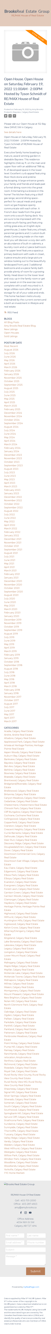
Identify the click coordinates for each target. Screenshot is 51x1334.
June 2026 (10, 356)
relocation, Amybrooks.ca (17, 1057)
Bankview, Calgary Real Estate (20, 759)
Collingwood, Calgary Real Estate (22, 819)
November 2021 (12, 542)
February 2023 (12, 490)
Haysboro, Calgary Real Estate (20, 903)
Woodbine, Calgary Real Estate (21, 1162)
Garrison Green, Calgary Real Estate (23, 892)
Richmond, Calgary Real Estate (21, 1064)
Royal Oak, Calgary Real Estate (20, 1071)
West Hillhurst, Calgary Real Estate (23, 1148)
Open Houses (11, 332)
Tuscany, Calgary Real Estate (19, 1134)
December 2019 (12, 619)
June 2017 (9, 711)
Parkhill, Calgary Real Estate (19, 1025)
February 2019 (12, 655)
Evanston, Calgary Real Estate (20, 882)
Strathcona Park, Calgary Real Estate (24, 1120)
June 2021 (9, 560)
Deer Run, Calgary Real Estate (20, 840)
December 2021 (12, 539)
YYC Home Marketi (14, 1173)
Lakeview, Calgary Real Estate (20, 945)
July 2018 (9, 672)
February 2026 (12, 370)
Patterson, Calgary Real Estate (20, 1032)
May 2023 (9, 479)
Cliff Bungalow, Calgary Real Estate (23, 812)
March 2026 (10, 367)
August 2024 (11, 427)
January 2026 (11, 374)
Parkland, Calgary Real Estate (20, 1029)
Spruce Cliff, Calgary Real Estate (21, 1117)
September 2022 (13, 507)
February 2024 (12, 448)
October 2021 (11, 546)
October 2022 (11, 504)
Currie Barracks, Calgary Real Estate (23, 833)
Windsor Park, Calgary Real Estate (22, 1159)
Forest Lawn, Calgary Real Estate (22, 889)
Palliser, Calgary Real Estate (19, 1018)
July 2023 (9, 472)
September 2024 (13, 423)
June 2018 (9, 675)
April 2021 (9, 567)
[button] (21, 1212)
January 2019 (11, 658)
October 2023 (11, 462)
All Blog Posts (11, 322)
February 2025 (12, 409)
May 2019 (9, 644)
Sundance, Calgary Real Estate (21, 1124)
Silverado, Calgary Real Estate (20, 1099)
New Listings (11, 329)
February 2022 (12, 532)
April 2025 (9, 402)
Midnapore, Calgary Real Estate (21, 980)
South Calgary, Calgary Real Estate (23, 1106)
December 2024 (13, 413)
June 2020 (10, 602)
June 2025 (10, 395)
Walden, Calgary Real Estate (19, 1145)
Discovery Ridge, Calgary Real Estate (24, 843)
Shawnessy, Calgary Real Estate (21, 1089)
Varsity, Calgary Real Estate (18, 1141)
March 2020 (10, 609)
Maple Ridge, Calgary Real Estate (22, 966)
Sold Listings (10, 336)
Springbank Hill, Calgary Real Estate (23, 1113)
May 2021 (9, 563)
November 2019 (12, 623)
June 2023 (10, 476)
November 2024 (13, 416)
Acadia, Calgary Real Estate (18, 731)
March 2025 (10, 405)
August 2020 (11, 595)
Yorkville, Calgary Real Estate (19, 1169)
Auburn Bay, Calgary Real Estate (21, 755)
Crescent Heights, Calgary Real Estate (24, 829)
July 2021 (9, 556)
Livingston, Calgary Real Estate (20, 952)
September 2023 (13, 465)
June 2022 (10, 518)
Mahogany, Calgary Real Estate (21, 962)
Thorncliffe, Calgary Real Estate (21, 1131)
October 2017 (11, 700)
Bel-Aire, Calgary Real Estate (19, 766)
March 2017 (10, 721)
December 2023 (13, 455)
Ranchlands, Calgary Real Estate (21, 1054)
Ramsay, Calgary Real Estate (19, 1050)
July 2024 (9, 430)
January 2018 (11, 693)
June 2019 (9, 640)
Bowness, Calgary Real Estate (20, 773)
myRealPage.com (31, 1287)
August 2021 (11, 553)
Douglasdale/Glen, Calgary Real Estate (25, 847)
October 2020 (12, 588)
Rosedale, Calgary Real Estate (20, 1067)
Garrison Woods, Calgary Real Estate (23, 896)
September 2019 (13, 630)
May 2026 (9, 360)
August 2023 (11, 469)
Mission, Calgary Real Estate (19, 987)
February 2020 (12, 612)
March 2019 (10, 651)
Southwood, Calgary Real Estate (21, 1110)
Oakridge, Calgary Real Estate (20, 1011)
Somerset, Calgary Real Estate (20, 1103)
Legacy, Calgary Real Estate (19, 948)
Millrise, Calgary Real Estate (19, 983)
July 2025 (9, 392)
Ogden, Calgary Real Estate (19, 1015)
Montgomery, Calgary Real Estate (22, 990)
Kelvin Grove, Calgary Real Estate (22, 927)
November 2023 (13, 458)
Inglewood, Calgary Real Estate (21, 924)
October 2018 (11, 661)
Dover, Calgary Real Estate (18, 850)
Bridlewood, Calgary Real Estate (21, 791)
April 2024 (9, 441)
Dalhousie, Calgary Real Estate (20, 836)
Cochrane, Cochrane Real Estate (21, 815)
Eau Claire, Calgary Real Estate (20, 868)
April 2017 (9, 718)
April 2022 (9, 525)
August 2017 (11, 704)
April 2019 (9, 647)
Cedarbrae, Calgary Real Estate (21, 801)
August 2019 (11, 633)
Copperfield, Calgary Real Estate (21, 822)
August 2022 (11, 511)
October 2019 (11, 626)
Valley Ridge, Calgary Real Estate (22, 1138)
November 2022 (13, 500)
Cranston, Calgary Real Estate (20, 826)
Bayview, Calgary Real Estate (26, 112)
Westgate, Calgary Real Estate (20, 1152)
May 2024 (9, 437)
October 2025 (11, 381)
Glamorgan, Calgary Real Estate (21, 899)
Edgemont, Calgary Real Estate (21, 871)
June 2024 (10, 434)
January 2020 (11, 616)
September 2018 (13, 665)
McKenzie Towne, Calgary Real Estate (24, 976)
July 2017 (9, 707)
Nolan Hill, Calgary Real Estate (20, 1001)
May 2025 (9, 399)
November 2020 (13, 584)
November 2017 (12, 697)
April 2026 (9, 363)
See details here (12, 132)
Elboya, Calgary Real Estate (19, 878)
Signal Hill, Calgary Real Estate (20, 1092)
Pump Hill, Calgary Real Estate (20, 1047)
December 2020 (13, 581)
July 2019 (9, 637)
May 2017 (9, 714)
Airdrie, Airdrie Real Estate (18, 735)
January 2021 (11, 577)
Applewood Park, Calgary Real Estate (24, 741)
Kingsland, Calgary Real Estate (20, 938)
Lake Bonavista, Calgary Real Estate (23, 941)
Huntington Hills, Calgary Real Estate (24, 920)
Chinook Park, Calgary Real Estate (22, 808)
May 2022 (9, 521)
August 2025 (11, 388)
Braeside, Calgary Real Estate (19, 777)
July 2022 (9, 514)
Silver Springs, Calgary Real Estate (22, 1096)
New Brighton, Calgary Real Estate (23, 997)
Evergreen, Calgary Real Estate (21, 885)
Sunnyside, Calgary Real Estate (21, 1127)
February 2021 (12, 574)
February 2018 (12, 690)
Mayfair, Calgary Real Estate (19, 969)
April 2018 (9, 682)
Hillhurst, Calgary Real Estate (20, 917)
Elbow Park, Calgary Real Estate (21, 875)
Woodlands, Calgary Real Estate (21, 1166)
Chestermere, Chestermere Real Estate (25, 805)
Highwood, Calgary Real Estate (21, 913)
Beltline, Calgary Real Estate (19, 770)
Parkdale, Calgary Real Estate (20, 1022)
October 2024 (11, 420)
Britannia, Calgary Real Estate (20, 794)
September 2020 (13, 591)
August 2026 (11, 349)
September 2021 (13, 549)
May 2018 (9, 679)
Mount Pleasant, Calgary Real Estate (24, 994)
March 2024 (10, 444)
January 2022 (11, 535)
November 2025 (13, 378)
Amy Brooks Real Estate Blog (20, 325)
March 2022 (10, 528)
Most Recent (11, 346)
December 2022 (13, 497)
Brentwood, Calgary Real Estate (21, 780)
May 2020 (9, 605)
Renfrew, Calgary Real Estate (20, 1061)
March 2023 (10, 486)
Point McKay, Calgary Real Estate (22, 1043)
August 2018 (11, 668)
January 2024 (11, 451)
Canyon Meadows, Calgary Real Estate (24, 798)
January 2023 (11, 493)
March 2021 (10, 570)
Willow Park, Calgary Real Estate (21, 1155)
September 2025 (13, 385)
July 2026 (9, 353)
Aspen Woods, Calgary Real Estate (22, 752)
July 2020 (9, 598)
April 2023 (9, 483)
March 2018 (10, 686)
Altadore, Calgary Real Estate (20, 738)
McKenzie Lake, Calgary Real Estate (23, 973)
